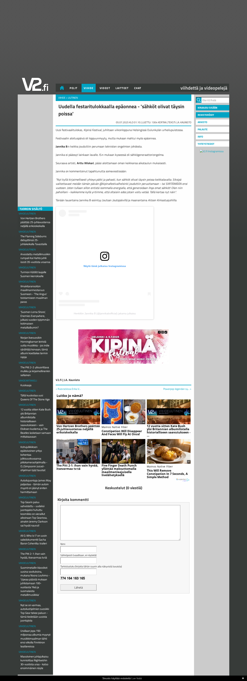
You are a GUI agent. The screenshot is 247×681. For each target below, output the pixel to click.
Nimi (62, 544)
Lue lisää (136, 678)
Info (200, 136)
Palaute (203, 129)
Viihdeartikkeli (28, 380)
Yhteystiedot (206, 144)
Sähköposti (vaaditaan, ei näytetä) (78, 555)
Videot (105, 88)
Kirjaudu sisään (207, 107)
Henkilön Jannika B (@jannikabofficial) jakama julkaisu (105, 313)
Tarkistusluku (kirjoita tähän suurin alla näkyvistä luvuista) (91, 566)
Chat (137, 88)
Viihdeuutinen (27, 213)
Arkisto (202, 122)
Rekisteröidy (206, 115)
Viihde (88, 88)
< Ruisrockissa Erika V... (68, 389)
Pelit (74, 88)
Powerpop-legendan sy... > (177, 389)
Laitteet (122, 88)
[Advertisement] (123, 605)
